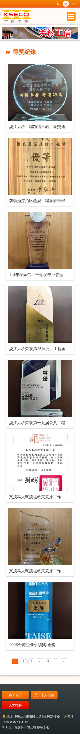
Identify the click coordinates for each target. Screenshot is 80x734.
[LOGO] (16, 16)
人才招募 (15, 705)
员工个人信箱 (44, 694)
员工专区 (15, 694)
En (74, 4)
